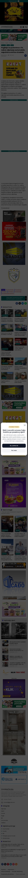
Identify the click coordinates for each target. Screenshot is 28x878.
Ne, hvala (14, 450)
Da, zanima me (14, 445)
